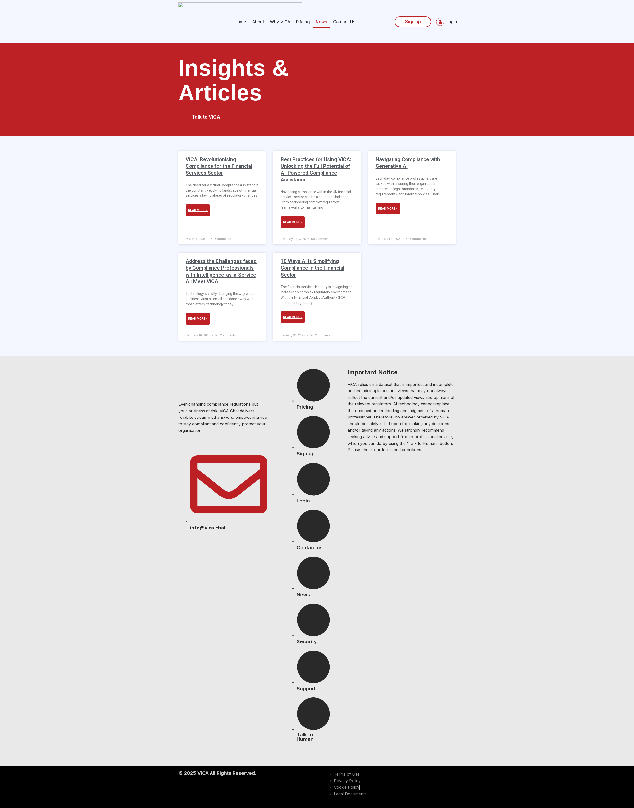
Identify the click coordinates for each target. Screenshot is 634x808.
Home (240, 21)
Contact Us (344, 21)
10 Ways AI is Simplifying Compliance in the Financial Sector (312, 268)
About (258, 21)
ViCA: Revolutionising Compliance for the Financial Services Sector (219, 166)
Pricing (303, 21)
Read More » (198, 210)
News (321, 21)
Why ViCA (280, 21)
